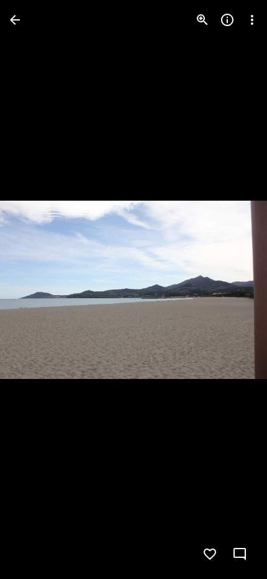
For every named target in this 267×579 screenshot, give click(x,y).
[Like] (209, 554)
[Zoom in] (202, 19)
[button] (34, 289)
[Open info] (227, 19)
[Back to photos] (15, 20)
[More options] (252, 19)
